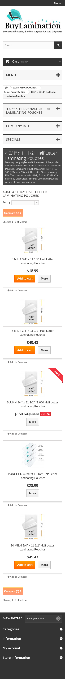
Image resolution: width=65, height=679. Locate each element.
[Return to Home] (6, 88)
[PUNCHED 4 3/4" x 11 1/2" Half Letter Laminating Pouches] (32, 455)
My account (11, 648)
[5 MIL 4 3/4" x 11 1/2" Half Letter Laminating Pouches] (32, 240)
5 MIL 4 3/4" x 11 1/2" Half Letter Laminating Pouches (33, 261)
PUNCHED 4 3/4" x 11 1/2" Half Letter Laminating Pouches (32, 476)
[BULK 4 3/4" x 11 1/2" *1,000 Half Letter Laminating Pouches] (32, 384)
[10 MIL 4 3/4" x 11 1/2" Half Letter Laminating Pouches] (32, 527)
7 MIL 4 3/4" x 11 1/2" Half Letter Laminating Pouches (33, 332)
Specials (13, 139)
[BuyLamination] (32, 21)
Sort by (6, 202)
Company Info (18, 126)
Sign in (57, 3)
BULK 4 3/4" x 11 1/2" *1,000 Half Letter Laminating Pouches (32, 404)
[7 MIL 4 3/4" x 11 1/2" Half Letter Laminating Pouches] (32, 312)
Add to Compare (18, 290)
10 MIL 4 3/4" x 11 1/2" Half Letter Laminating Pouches (32, 547)
